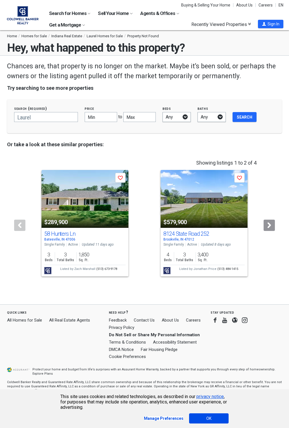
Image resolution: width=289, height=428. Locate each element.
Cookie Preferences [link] (127, 356)
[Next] (269, 225)
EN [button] (281, 5)
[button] (270, 24)
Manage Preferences (163, 418)
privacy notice (210, 396)
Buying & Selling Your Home (205, 5)
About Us (244, 5)
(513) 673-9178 (106, 269)
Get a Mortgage (65, 25)
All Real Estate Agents (69, 320)
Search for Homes (68, 13)
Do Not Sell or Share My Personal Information (154, 334)
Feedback (118, 320)
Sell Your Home (114, 13)
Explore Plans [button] (42, 373)
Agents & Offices (158, 13)
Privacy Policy (121, 327)
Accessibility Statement (175, 342)
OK (208, 418)
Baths (203, 108)
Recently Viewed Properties (219, 24)
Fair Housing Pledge (159, 349)
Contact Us (144, 320)
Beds (167, 108)
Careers (266, 5)
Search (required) (30, 108)
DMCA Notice (121, 349)
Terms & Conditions (127, 342)
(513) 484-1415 (227, 269)
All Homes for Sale (24, 320)
